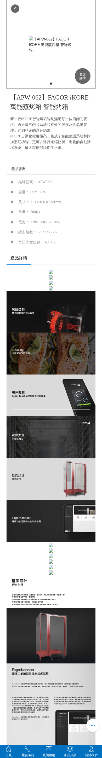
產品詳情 (18, 258)
